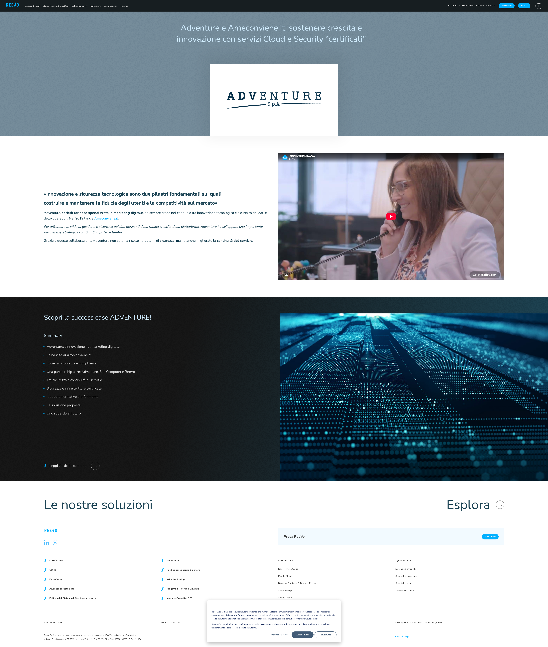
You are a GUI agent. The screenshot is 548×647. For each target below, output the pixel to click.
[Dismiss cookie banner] (336, 606)
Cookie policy (416, 622)
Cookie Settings (402, 636)
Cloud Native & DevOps (55, 6)
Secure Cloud (32, 6)
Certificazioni (466, 5)
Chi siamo (452, 5)
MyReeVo (507, 5)
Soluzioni (95, 6)
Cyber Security (79, 6)
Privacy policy (401, 622)
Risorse (124, 6)
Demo (524, 5)
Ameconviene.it (106, 218)
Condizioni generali (433, 622)
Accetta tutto (302, 634)
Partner (480, 5)
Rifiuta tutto (325, 634)
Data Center (110, 6)
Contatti (490, 5)
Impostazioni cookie (279, 634)
